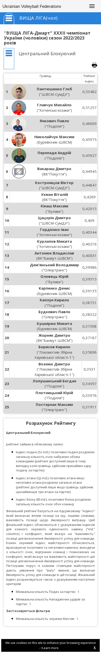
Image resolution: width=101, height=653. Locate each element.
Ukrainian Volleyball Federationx (31, 6)
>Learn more (50, 648)
